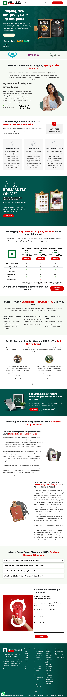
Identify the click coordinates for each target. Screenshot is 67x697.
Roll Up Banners (49, 675)
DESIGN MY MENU (9, 35)
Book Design (37, 662)
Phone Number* (39, 616)
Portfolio (38, 3)
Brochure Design (38, 653)
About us (27, 3)
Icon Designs (48, 657)
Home (26, 651)
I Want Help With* (39, 623)
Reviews (26, 659)
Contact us (48, 3)
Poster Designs (48, 668)
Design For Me (8, 216)
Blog (26, 668)
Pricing (42, 3)
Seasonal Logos (49, 677)
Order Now (26, 258)
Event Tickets (48, 651)
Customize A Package (57, 288)
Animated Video (38, 659)
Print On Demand (49, 683)
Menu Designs (48, 664)
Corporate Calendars (39, 668)
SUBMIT (41, 637)
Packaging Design (49, 681)
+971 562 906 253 (60, 651)
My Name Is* (38, 609)
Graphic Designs (49, 655)
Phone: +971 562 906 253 (42, 596)
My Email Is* (54, 609)
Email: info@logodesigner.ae (42, 598)
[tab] (32, 384)
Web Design (37, 657)
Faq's (26, 661)
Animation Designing (39, 677)
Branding (37, 664)
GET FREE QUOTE (57, 3)
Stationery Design (38, 655)
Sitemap (26, 666)
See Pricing (34, 410)
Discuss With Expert (48, 410)
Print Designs (48, 673)
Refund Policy (60, 695)
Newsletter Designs (49, 679)
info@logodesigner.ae (59, 654)
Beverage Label (38, 661)
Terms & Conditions (51, 695)
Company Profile (38, 666)
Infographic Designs (49, 659)
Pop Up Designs (49, 666)
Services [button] (32, 3)
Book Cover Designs (39, 651)
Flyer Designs (48, 653)
